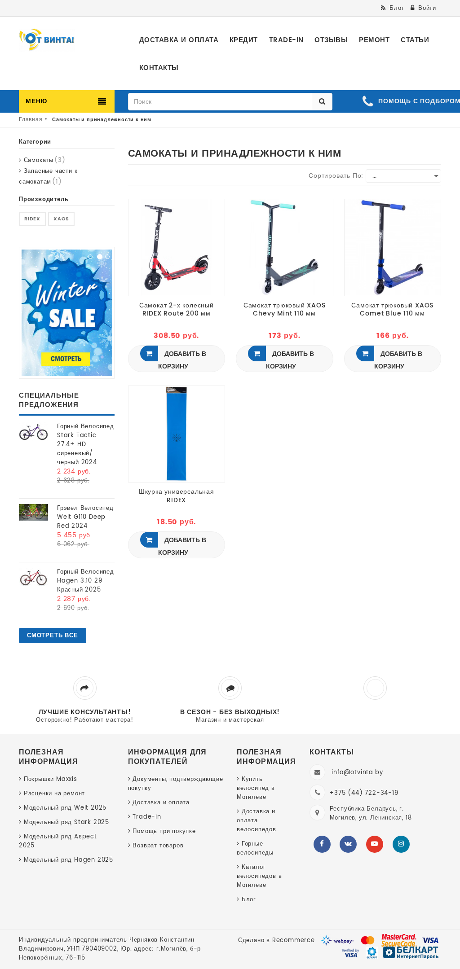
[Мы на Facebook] (322, 844)
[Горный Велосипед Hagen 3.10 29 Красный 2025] (33, 577)
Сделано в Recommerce (276, 940)
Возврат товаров (158, 846)
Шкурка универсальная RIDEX (176, 496)
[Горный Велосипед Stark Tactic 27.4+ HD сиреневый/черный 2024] (33, 432)
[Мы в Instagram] (401, 844)
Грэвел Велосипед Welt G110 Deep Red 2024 (85, 517)
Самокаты (43, 160)
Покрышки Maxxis (50, 779)
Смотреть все (52, 635)
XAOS (61, 219)
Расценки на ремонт (54, 793)
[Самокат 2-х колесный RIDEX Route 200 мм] (176, 247)
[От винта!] (47, 40)
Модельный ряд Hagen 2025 (68, 860)
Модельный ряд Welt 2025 (65, 808)
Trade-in (147, 817)
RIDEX (32, 219)
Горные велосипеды (255, 848)
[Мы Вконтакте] (348, 844)
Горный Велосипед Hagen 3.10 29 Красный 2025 (85, 581)
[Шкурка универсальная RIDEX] (176, 434)
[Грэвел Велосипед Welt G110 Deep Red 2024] (33, 512)
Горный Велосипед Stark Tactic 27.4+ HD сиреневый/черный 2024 (85, 444)
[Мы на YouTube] (374, 844)
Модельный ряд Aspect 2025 (58, 841)
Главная (31, 119)
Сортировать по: (336, 176)
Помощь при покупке (164, 831)
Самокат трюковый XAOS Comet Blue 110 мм (392, 310)
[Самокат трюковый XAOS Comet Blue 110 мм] (393, 247)
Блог (249, 899)
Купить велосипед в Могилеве (256, 788)
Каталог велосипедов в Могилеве (259, 876)
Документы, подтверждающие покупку (175, 784)
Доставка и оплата (161, 802)
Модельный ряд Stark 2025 (66, 822)
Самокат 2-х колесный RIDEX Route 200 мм (176, 310)
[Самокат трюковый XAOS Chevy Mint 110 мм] (284, 247)
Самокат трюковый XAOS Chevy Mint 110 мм (284, 310)
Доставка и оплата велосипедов (256, 820)
